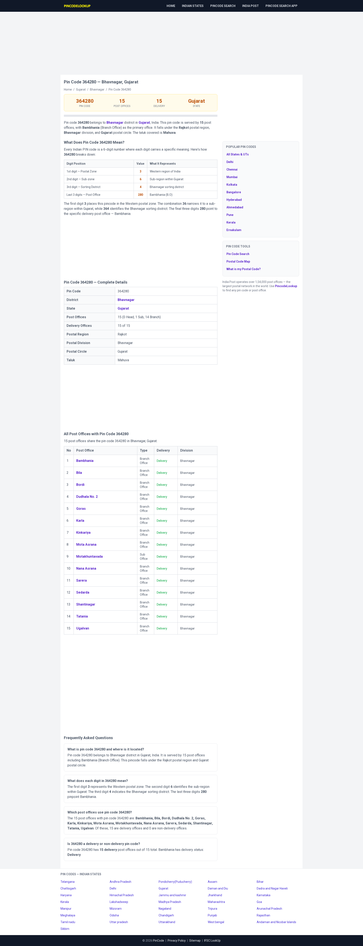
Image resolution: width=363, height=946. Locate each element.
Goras (81, 509)
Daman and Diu (218, 888)
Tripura (212, 908)
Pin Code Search (237, 254)
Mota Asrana (86, 545)
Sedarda (82, 592)
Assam (212, 881)
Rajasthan (263, 915)
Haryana (66, 895)
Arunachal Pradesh (269, 908)
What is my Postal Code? (243, 269)
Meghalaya (67, 915)
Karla (80, 521)
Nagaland (165, 908)
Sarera (81, 580)
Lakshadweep (119, 902)
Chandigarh (166, 915)
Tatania (82, 616)
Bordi (80, 485)
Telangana (67, 881)
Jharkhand (215, 895)
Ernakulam (233, 230)
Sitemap (195, 940)
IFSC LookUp (212, 940)
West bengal (216, 922)
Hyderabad (234, 199)
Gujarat (144, 123)
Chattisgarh (68, 888)
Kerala (230, 222)
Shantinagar (85, 604)
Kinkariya (83, 533)
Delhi (229, 162)
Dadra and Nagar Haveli (272, 888)
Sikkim (64, 928)
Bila (79, 473)
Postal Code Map (238, 261)
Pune (229, 215)
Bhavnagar (115, 123)
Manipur (65, 908)
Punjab (212, 915)
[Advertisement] (181, 41)
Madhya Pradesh (170, 902)
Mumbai (232, 177)
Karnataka (263, 895)
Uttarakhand (167, 922)
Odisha (114, 915)
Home (171, 6)
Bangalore (233, 192)
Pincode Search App (281, 6)
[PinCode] (77, 6)
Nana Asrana (86, 568)
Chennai (232, 169)
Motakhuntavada (89, 556)
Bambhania (84, 461)
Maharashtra (216, 902)
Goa (259, 902)
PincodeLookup (286, 286)
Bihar (260, 881)
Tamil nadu (67, 922)
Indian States (193, 6)
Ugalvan (82, 628)
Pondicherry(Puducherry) (175, 881)
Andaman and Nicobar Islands (276, 922)
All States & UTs (237, 154)
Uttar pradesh (119, 922)
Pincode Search (222, 6)
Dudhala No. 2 (87, 497)
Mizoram (116, 908)
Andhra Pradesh (120, 881)
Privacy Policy (177, 940)
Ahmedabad (234, 207)
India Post (250, 6)
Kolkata (231, 184)
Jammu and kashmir (172, 895)
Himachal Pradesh (122, 895)
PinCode (158, 940)
